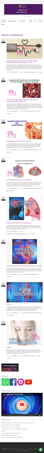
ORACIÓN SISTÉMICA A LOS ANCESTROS (9, 435)
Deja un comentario (10, 190)
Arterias (9, 304)
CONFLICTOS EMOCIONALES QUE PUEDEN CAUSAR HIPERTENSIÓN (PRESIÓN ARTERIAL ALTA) (22, 61)
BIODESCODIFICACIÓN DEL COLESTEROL (19, 141)
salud (37, 149)
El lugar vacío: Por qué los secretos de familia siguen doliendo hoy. (14, 429)
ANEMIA (9, 347)
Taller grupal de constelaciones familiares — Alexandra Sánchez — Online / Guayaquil (17, 422)
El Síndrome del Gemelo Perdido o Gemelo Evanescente (11, 437)
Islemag (16, 450)
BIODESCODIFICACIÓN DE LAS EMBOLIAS (19, 223)
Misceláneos (22, 21)
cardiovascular (33, 72)
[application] (22, 404)
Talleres (30, 21)
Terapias (3, 24)
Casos (35, 21)
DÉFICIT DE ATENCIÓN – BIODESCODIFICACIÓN (10, 433)
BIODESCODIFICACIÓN (12, 21)
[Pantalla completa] (41, 415)
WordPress (27, 450)
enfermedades (38, 188)
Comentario (40, 72)
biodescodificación (27, 72)
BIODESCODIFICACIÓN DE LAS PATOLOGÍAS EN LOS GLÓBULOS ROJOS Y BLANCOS (22, 100)
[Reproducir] (2, 415)
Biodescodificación (14, 72)
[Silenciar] (39, 415)
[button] (40, 449)
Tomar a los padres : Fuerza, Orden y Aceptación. (10, 424)
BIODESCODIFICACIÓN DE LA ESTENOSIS (19, 180)
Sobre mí (40, 21)
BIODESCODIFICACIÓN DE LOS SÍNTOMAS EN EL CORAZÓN (24, 266)
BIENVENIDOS (3, 21)
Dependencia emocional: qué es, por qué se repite (11, 427)
